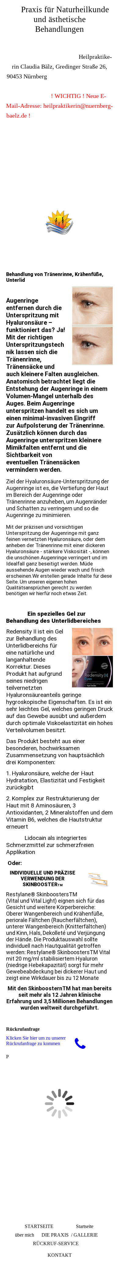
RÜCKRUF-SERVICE (56, 1243)
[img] (59, 178)
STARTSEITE (39, 1226)
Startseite (84, 1226)
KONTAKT (60, 1255)
